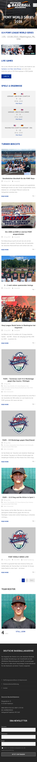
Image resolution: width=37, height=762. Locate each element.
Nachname (4, 734)
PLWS (2, 389)
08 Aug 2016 (7, 443)
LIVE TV (6, 76)
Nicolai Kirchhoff (19, 388)
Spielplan (4, 69)
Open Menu (35, 5)
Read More (5, 196)
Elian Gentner (11, 388)
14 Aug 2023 (7, 237)
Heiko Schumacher (8, 392)
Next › (32, 580)
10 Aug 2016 (7, 384)
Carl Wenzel (8, 389)
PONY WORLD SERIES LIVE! (18, 557)
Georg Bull (17, 181)
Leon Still (26, 388)
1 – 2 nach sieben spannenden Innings (18, 285)
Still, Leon (20, 631)
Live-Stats (10, 69)
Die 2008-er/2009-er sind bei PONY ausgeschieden (18, 233)
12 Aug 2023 (7, 330)
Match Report (19, 103)
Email (2, 741)
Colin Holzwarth (29, 445)
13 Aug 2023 (7, 288)
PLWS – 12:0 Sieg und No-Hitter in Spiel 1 (19, 497)
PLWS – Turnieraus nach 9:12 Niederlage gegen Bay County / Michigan (18, 380)
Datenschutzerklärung (11, 684)
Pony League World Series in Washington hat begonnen (18, 326)
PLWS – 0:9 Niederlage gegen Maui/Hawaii (18, 440)
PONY (31, 388)
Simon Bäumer (21, 386)
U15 (16, 386)
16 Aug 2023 (7, 181)
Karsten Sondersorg (28, 560)
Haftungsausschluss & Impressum (15, 680)
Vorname (3, 726)
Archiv (5, 688)
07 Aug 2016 (7, 560)
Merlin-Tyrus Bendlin (9, 386)
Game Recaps (17, 69)
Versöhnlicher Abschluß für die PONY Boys (18, 178)
